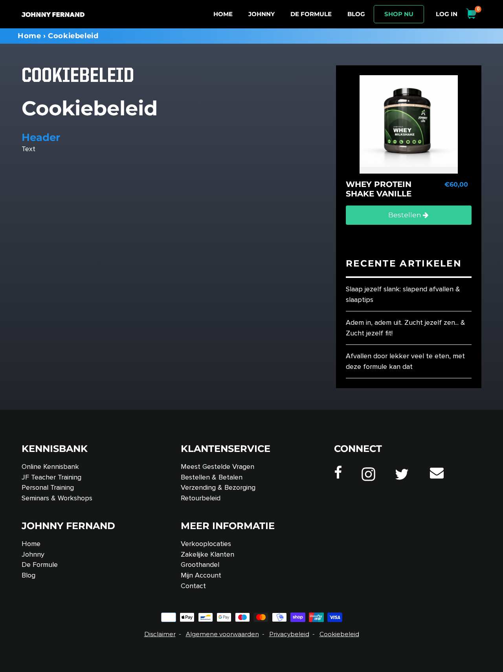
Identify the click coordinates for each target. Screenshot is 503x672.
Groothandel (200, 564)
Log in (449, 13)
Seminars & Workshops (57, 498)
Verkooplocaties (206, 543)
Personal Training (48, 487)
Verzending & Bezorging (218, 487)
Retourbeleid (200, 498)
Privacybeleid (289, 634)
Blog (28, 575)
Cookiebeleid (339, 634)
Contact (193, 585)
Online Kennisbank (50, 466)
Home (29, 35)
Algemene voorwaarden (222, 634)
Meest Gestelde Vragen (217, 466)
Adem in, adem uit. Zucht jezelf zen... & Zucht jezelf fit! (405, 327)
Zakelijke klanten (207, 554)
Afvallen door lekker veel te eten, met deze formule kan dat (405, 361)
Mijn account (201, 575)
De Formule (40, 564)
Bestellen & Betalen (211, 477)
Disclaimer (160, 634)
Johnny (33, 554)
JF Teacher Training (51, 477)
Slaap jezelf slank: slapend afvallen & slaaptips (403, 294)
